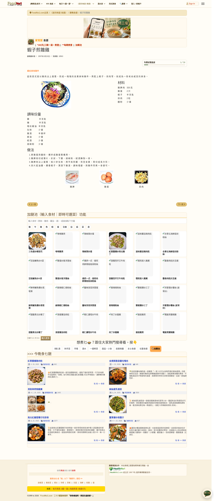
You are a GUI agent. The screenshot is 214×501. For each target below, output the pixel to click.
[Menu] (202, 3)
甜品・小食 (107, 349)
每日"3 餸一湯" (65, 4)
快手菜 (67, 349)
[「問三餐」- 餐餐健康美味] (107, 28)
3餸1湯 (57, 349)
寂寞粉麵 (120, 349)
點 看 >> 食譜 (99, 384)
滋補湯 (40, 483)
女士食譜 (132, 349)
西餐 (68, 483)
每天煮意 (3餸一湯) (60, 489)
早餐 (76, 349)
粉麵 (88, 483)
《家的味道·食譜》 (84, 4)
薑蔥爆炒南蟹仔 (116, 417)
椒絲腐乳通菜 (115, 389)
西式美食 (112, 4)
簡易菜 (48, 483)
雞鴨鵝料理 (31, 56)
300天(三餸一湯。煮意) (49, 45)
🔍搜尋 (122, 4)
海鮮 (81, 483)
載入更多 (46, 338)
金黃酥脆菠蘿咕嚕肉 (118, 361)
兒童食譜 (143, 349)
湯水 (84, 349)
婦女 (56, 483)
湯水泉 (100, 4)
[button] (207, 493)
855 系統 (49, 4)
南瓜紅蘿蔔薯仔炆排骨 (38, 417)
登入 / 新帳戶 (136, 4)
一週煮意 (94, 349)
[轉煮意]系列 (35, 4)
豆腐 (65, 227)
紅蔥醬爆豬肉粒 (35, 361)
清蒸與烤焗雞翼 (35, 389)
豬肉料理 (46, 364)
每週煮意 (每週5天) (78, 489)
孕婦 (62, 483)
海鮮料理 (129, 421)
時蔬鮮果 (128, 393)
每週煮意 (68, 45)
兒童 (75, 483)
